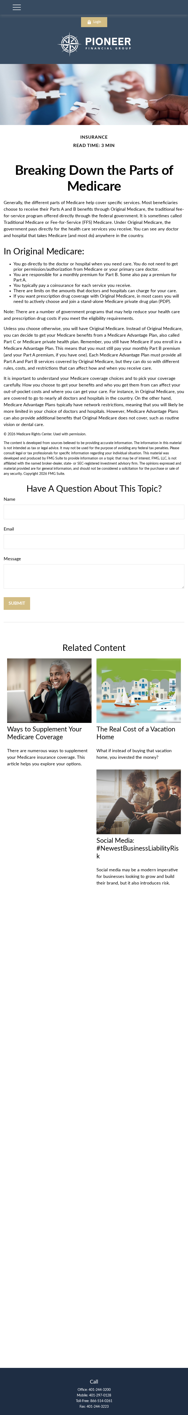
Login (97, 22)
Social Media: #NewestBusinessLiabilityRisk (137, 848)
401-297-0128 (100, 1395)
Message (12, 559)
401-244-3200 (100, 1390)
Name (9, 499)
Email (9, 529)
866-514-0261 (101, 1401)
